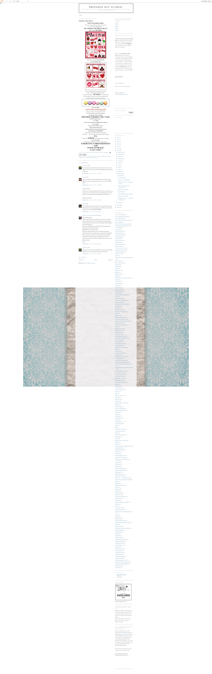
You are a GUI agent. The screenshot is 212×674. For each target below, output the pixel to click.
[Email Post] (109, 152)
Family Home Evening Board (121, 338)
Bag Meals (117, 266)
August (120, 161)
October (120, 156)
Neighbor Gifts (118, 448)
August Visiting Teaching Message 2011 (124, 257)
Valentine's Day (93, 157)
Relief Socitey (118, 498)
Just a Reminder (118, 423)
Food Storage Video (119, 376)
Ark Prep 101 (118, 253)
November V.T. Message (120, 457)
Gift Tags (117, 391)
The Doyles (84, 165)
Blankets (117, 272)
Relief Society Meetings (120, 496)
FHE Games (117, 351)
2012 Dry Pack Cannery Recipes (122, 224)
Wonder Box (118, 567)
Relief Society (118, 494)
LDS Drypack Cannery (120, 429)
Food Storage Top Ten (120, 374)
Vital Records (118, 554)
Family (84, 156)
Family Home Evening (120, 336)
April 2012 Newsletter (120, 252)
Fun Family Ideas (119, 380)
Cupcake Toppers (119, 302)
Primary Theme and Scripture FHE (122, 479)
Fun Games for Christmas (120, 382)
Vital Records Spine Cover (121, 560)
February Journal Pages (123, 196)
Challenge (117, 285)
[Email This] (79, 154)
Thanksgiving (118, 537)
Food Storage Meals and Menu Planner (123, 364)
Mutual (116, 442)
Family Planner (118, 341)
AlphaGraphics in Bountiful (121, 634)
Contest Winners (119, 298)
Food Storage (118, 355)
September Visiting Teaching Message (123, 511)
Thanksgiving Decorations (121, 539)
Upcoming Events (119, 549)
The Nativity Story (119, 543)
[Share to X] (82, 154)
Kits (116, 427)
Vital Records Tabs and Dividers (122, 562)
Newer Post (81, 260)
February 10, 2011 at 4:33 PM (91, 200)
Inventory (117, 412)
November (120, 154)
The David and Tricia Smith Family (90, 215)
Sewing (116, 515)
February (120, 173)
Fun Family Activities (120, 378)
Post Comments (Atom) (90, 263)
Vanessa (84, 177)
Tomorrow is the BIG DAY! (124, 180)
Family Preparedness (119, 343)
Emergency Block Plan (120, 317)
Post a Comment (82, 257)
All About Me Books (119, 244)
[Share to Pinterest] (86, 154)
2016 (118, 139)
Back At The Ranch (121, 574)
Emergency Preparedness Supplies (122, 321)
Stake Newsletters (119, 530)
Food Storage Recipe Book (121, 371)
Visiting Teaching (119, 552)
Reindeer (117, 491)
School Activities (83, 157)
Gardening (117, 386)
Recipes (117, 489)
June (119, 165)
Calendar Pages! (121, 191)
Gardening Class (118, 388)
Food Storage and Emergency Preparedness (121, 357)
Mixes (116, 438)
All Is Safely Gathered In (120, 250)
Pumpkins (117, 483)
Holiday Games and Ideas (104, 156)
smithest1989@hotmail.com (121, 94)
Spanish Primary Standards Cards (122, 522)
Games (116, 384)
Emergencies (118, 315)
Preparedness (118, 472)
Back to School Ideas (120, 263)
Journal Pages (118, 418)
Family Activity (118, 330)
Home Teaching (118, 406)
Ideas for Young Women (120, 410)
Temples (117, 534)
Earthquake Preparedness (120, 311)
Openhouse (117, 462)
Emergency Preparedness (120, 319)
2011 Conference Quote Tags (121, 216)
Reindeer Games (118, 493)
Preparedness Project (119, 476)
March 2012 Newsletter (120, 435)
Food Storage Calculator (120, 360)
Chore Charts (118, 287)
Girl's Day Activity (119, 395)
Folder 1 (117, 23)
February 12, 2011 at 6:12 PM (91, 253)
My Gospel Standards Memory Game (123, 446)
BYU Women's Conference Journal (122, 278)
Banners (117, 268)
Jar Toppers (117, 416)
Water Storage (118, 565)
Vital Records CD (119, 558)
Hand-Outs (117, 401)
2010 (118, 205)
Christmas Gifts (118, 289)
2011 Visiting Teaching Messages (122, 220)
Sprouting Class (118, 526)
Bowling (117, 276)
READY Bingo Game (120, 485)
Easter (116, 313)
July (119, 163)
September (120, 158)
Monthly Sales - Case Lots (121, 440)
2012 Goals (117, 229)
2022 (118, 137)
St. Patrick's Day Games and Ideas (122, 528)
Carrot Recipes (118, 283)
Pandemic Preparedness (120, 468)
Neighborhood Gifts (119, 450)
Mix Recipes (118, 436)
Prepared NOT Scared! (106, 7)
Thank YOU (117, 535)
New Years (117, 451)
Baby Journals (118, 261)
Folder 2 (117, 25)
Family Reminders (119, 345)
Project (116, 481)
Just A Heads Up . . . (119, 421)
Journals (117, 420)
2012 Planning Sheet (119, 235)
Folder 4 (117, 28)
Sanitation (117, 504)
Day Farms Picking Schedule (121, 304)
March (119, 171)
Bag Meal (117, 264)
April (119, 169)
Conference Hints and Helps (121, 295)
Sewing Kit (117, 517)
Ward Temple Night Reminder (121, 564)
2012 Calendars (118, 222)
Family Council (118, 332)
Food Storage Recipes (120, 373)
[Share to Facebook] (84, 154)
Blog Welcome (118, 274)
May (119, 167)
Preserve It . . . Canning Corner (122, 477)
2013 (118, 146)
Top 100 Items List (119, 545)
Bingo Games (118, 270)
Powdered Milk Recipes (120, 470)
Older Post (110, 260)
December (120, 152)
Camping (117, 279)
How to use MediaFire (120, 408)
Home (81, 15)
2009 (118, 207)
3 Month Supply (118, 237)
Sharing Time (118, 519)
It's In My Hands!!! (122, 178)
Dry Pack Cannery (119, 310)
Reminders (117, 500)
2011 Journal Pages (119, 218)
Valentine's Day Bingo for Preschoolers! (123, 186)
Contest (117, 296)
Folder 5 (117, 30)
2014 (118, 144)
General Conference (119, 389)
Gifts (116, 393)
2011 (118, 150)
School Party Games (119, 509)
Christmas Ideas (118, 291)
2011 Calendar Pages (120, 214)
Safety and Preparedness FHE (121, 502)
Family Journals (118, 340)
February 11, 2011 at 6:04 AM (91, 211)
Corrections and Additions (121, 300)
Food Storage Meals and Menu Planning (124, 367)
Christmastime (118, 293)
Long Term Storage (119, 431)
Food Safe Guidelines (120, 353)
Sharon (84, 203)
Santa (116, 506)
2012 (118, 148)
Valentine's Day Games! (123, 189)
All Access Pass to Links (120, 248)
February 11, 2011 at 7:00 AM (91, 244)
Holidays (117, 404)
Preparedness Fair (119, 474)
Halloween (117, 399)
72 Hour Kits (118, 238)
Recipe (116, 487)
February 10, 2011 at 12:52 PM (91, 185)
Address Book (118, 242)
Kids (116, 425)
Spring (116, 524)
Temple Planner (118, 532)
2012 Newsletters (119, 233)
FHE (116, 349)
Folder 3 (117, 26)
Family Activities (91, 156)
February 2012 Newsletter (121, 347)
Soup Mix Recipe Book (120, 520)
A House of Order (119, 240)
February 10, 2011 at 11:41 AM (92, 173)
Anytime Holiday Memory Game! (125, 194)
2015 (118, 142)
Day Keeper (117, 306)
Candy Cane (118, 281)
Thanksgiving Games (120, 541)
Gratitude (117, 397)
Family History (118, 334)
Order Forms (118, 464)
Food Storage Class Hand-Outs (122, 362)
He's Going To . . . (122, 175)
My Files (117, 444)
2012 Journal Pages (119, 231)
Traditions (117, 547)
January (120, 202)
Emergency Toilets (119, 323)
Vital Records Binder (120, 556)
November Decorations (120, 455)
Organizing (117, 466)
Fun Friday (119, 576)
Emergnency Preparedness (121, 325)
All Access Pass (118, 246)
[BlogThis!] (81, 154)
